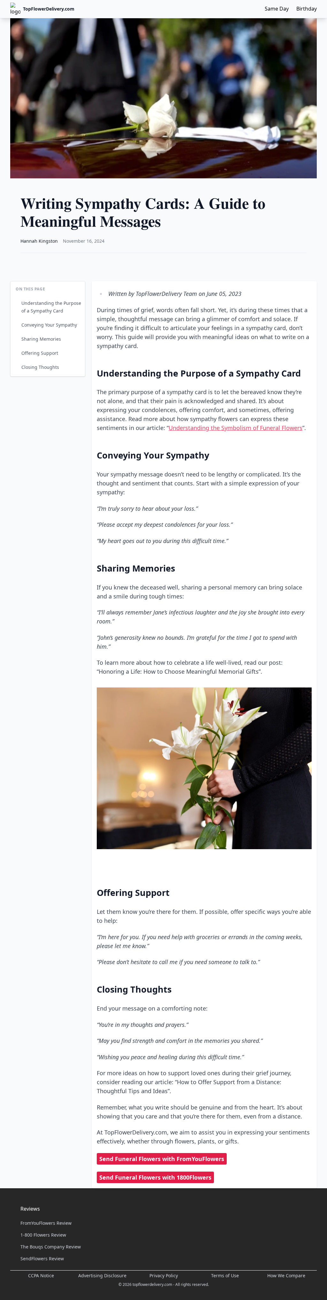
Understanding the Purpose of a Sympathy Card (51, 307)
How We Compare (286, 1275)
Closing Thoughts (40, 367)
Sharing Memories (41, 339)
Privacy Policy (163, 1275)
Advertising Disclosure (102, 1275)
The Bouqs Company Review (50, 1247)
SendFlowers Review (42, 1258)
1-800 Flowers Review (43, 1235)
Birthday (306, 8)
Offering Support (39, 353)
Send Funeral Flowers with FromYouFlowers (161, 1159)
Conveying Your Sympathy (49, 325)
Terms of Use (225, 1275)
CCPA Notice (41, 1275)
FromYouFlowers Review (46, 1223)
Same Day (277, 8)
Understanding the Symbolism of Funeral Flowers (235, 428)
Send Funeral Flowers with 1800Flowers (155, 1177)
